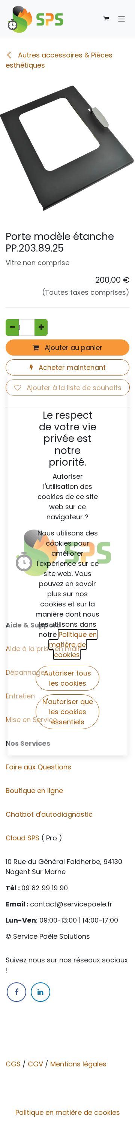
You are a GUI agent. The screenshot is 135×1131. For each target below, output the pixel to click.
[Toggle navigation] (122, 19)
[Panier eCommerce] (106, 18)
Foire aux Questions (39, 767)
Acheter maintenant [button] (71, 367)
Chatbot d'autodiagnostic (50, 814)
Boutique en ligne (35, 790)
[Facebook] (16, 992)
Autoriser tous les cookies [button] (67, 678)
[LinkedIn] (40, 992)
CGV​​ (35, 1064)
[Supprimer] (12, 327)
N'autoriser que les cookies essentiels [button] (67, 712)
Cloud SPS (23, 838)
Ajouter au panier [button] (72, 347)
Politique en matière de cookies (67, 1112)
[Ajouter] (41, 327)
